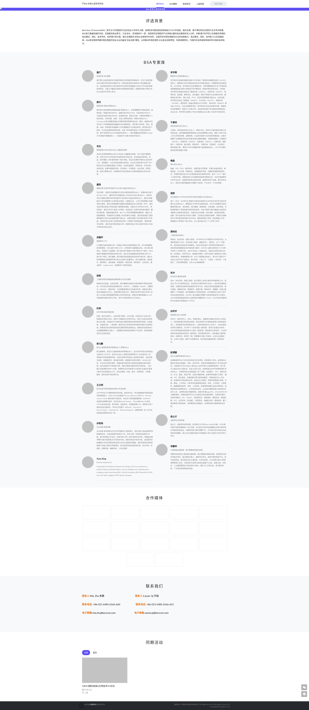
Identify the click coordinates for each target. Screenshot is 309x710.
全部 (86, 652)
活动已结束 (218, 4)
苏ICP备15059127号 (206, 704)
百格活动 (93, 704)
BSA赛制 (173, 4)
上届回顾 (200, 4)
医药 (95, 652)
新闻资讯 (186, 4)
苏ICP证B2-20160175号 (222, 704)
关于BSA (160, 4)
